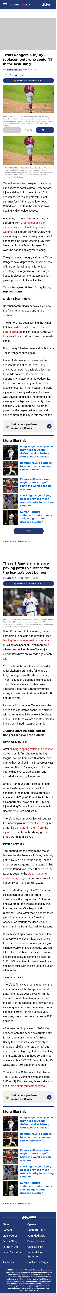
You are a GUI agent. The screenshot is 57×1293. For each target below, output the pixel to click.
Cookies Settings (37, 1262)
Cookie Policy (35, 1246)
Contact (7, 1230)
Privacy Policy (35, 1241)
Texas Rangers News (21, 541)
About (6, 1224)
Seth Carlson (14, 69)
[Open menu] (5, 4)
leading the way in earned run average (26, 640)
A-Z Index (8, 1262)
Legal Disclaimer (12, 1252)
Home (6, 541)
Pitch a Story (10, 1241)
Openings (33, 1224)
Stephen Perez (15, 577)
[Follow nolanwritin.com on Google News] (49, 426)
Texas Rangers (12, 183)
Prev (12, 130)
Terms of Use (10, 1246)
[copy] (21, 75)
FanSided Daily (36, 1235)
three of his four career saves (27, 1085)
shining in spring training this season (31, 749)
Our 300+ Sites (36, 1230)
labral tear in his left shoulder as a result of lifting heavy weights (25, 227)
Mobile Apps (9, 1235)
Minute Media (17, 1270)
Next (45, 130)
